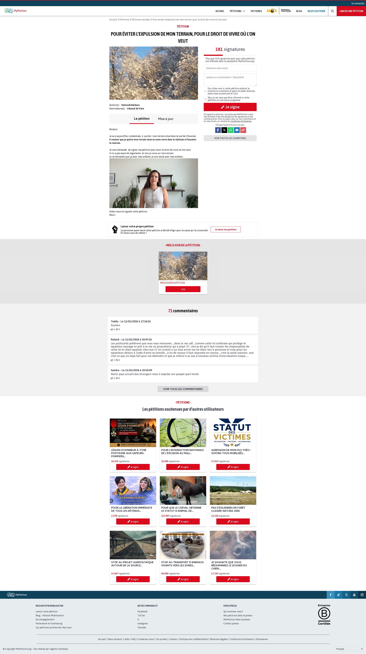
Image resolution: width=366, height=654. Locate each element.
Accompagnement (45, 619)
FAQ (133, 639)
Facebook (142, 611)
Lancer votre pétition (46, 611)
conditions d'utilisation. (241, 121)
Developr (63, 649)
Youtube (142, 627)
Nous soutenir (316, 11)
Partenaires (262, 639)
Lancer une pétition (351, 11)
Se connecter (358, 3)
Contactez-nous (146, 639)
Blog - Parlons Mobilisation (50, 615)
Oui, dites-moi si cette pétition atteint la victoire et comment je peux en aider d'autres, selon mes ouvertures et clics (231, 91)
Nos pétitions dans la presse (237, 615)
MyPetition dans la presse (236, 619)
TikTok (141, 615)
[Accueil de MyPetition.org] (15, 11)
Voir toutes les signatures (230, 138)
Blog (299, 11)
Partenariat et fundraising (49, 623)
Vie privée (161, 639)
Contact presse (231, 623)
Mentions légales (219, 639)
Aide (127, 639)
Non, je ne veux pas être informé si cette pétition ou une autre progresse (228, 98)
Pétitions (124, 19)
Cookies (173, 639)
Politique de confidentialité (193, 639)
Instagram (143, 623)
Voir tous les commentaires (183, 389)
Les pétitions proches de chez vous (54, 627)
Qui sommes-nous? (233, 611)
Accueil (220, 11)
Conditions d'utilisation (242, 639)
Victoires (256, 11)
